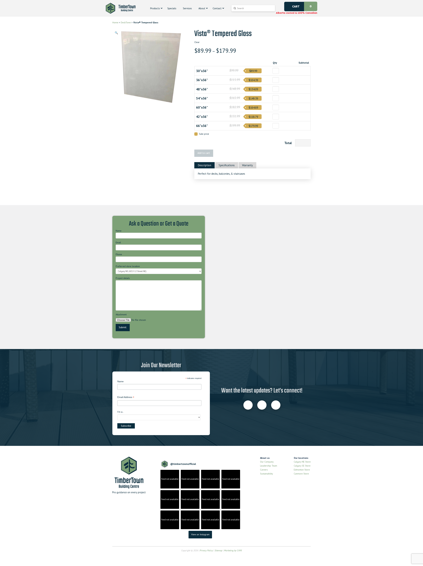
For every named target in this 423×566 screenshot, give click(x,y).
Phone (119, 254)
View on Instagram (200, 534)
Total (288, 143)
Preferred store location (128, 266)
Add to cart (203, 153)
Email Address (125, 397)
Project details (123, 278)
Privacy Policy (206, 550)
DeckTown (126, 22)
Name (118, 230)
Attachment (121, 314)
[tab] (204, 165)
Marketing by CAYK (233, 550)
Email (118, 242)
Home (115, 22)
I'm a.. (120, 411)
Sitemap (218, 550)
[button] (116, 33)
